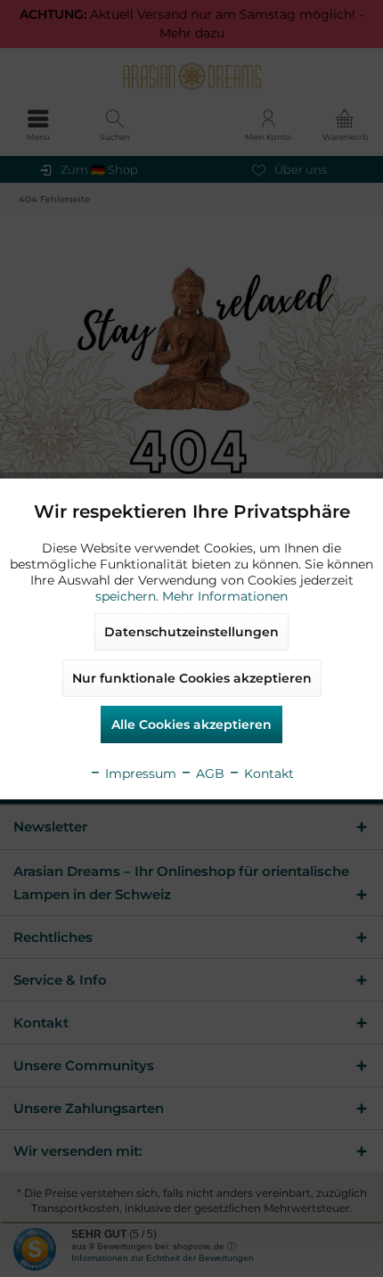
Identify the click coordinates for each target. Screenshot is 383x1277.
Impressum (139, 773)
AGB (208, 773)
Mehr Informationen (225, 596)
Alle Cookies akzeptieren (191, 724)
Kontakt (267, 773)
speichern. (128, 596)
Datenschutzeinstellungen (191, 632)
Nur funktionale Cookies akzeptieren (192, 678)
